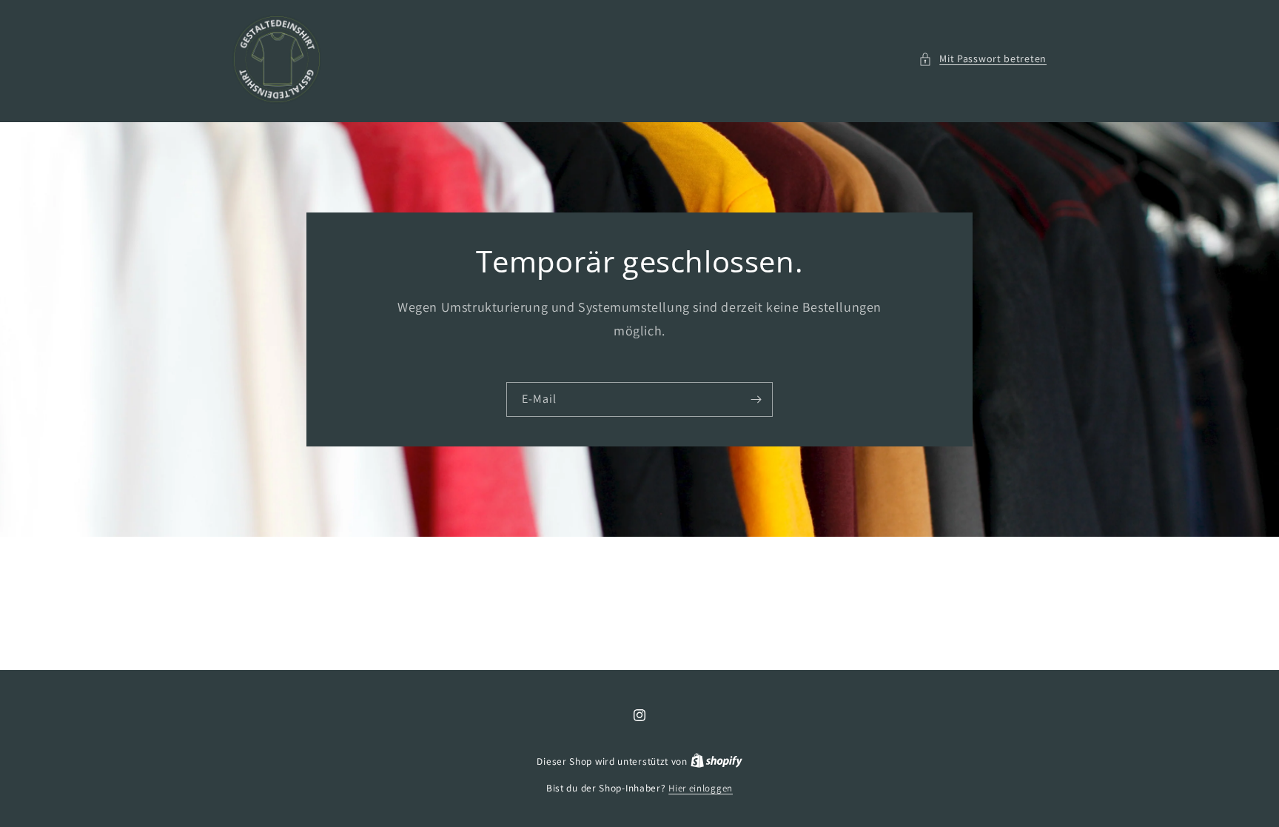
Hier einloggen (700, 788)
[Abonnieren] (755, 399)
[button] (983, 59)
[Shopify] (716, 761)
